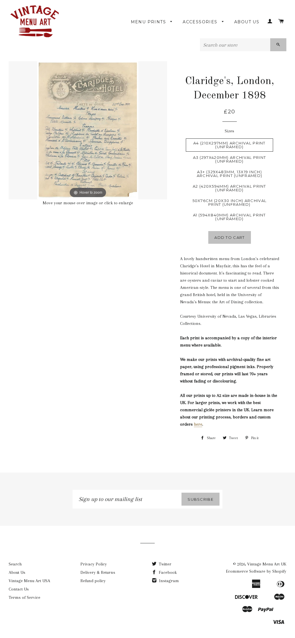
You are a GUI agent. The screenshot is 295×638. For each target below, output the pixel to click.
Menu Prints (149, 21)
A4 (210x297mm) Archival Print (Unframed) (229, 145)
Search (15, 564)
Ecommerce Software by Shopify (256, 571)
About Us (246, 21)
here (198, 424)
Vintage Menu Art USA (29, 580)
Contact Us (19, 589)
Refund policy (93, 580)
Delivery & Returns (97, 572)
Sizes (229, 131)
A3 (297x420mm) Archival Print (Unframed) (229, 159)
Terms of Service (24, 597)
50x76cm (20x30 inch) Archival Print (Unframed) (229, 202)
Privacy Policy (93, 564)
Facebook (167, 572)
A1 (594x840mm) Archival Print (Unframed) (229, 217)
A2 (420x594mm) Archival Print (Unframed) (229, 188)
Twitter (164, 564)
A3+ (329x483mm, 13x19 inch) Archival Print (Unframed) (229, 174)
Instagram (168, 580)
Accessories (201, 21)
